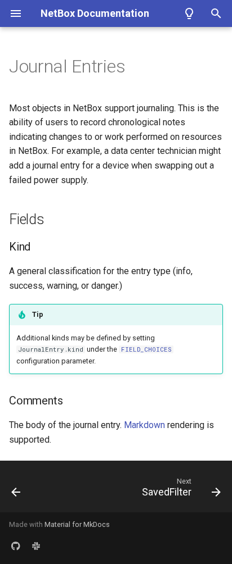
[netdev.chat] (36, 546)
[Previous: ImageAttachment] (16, 490)
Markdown (144, 425)
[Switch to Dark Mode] (189, 13)
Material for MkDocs (77, 524)
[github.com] (16, 546)
